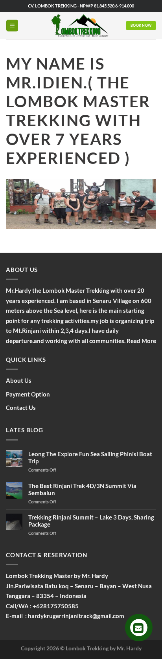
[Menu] (12, 26)
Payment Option (28, 394)
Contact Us (21, 407)
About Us (18, 380)
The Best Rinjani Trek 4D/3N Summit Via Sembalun (82, 489)
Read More (141, 340)
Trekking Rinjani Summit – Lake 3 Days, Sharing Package (91, 521)
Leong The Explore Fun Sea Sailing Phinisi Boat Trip (90, 457)
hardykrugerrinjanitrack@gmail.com (76, 615)
